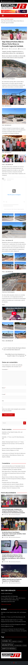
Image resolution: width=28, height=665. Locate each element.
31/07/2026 (5, 537)
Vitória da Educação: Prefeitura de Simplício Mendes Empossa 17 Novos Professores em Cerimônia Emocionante (13, 511)
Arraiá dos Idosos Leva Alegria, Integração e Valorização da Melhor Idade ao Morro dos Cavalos (14, 534)
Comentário (5, 369)
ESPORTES (14, 641)
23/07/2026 (5, 561)
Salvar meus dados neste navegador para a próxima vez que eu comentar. (13, 409)
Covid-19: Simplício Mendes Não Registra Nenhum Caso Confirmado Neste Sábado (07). (14, 348)
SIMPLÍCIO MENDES (8, 648)
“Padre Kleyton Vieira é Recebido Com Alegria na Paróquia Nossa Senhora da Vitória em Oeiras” (14, 473)
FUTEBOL (20, 641)
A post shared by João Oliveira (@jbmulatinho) (14, 209)
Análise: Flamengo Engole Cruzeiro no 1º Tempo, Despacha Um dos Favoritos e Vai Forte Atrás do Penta (13, 443)
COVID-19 (6, 641)
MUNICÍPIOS (7, 645)
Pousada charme (6, 482)
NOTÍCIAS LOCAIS (5, 506)
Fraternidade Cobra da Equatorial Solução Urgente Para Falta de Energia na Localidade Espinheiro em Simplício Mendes (13, 467)
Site (3, 400)
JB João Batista (14, 48)
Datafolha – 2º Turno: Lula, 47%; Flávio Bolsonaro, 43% (13, 617)
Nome (4, 387)
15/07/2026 (5, 582)
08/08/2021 (5, 48)
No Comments (23, 48)
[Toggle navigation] (3, 15)
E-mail (4, 394)
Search (24, 423)
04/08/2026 (5, 514)
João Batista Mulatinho (16, 514)
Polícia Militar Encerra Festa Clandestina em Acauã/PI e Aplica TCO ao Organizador (15, 355)
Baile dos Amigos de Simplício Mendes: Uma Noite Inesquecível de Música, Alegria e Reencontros (14, 478)
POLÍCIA (24, 645)
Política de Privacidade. (6, 604)
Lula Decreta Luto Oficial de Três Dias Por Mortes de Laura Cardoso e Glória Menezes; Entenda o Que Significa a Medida (13, 455)
